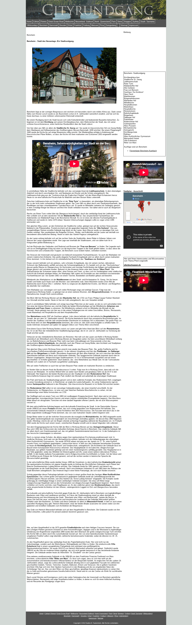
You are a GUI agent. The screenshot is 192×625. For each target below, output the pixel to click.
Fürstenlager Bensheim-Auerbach (143, 151)
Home (29, 21)
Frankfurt (77, 25)
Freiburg (86, 25)
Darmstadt (53, 25)
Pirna (102, 25)
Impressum (133, 25)
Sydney (136, 21)
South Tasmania (147, 21)
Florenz (44, 21)
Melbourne (69, 21)
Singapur (127, 21)
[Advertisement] (144, 50)
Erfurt (70, 25)
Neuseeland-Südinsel (86, 613)
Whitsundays (32, 25)
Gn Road (63, 613)
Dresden (62, 25)
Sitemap (124, 25)
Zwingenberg (111, 25)
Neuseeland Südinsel (84, 21)
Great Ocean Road (56, 21)
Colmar (36, 21)
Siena (120, 21)
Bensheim (43, 25)
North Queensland (102, 21)
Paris (114, 21)
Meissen (94, 25)
